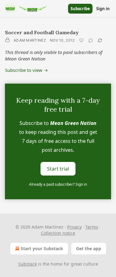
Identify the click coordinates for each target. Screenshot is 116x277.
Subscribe (80, 8)
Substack (27, 264)
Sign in (103, 8)
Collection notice (58, 233)
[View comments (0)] (91, 40)
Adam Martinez (30, 40)
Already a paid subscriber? (58, 184)
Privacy (74, 227)
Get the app (88, 248)
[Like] (81, 40)
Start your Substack (42, 248)
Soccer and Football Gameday (42, 32)
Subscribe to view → (26, 70)
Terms (91, 227)
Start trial (58, 168)
